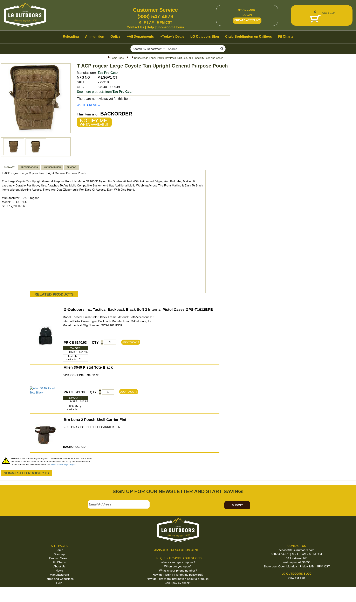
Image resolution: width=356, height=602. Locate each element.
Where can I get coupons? (178, 562)
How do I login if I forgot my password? (178, 574)
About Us (59, 566)
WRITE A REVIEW (88, 105)
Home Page (117, 58)
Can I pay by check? (178, 583)
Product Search (59, 558)
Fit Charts (59, 562)
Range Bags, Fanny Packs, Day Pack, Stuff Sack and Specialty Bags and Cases (178, 58)
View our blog (297, 577)
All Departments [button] (141, 36)
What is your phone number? (178, 570)
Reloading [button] (71, 36)
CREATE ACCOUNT (247, 20)
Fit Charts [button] (285, 36)
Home (59, 550)
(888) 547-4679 (155, 16)
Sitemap (59, 554)
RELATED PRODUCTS (54, 294)
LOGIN (247, 14)
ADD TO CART (130, 342)
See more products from (105, 91)
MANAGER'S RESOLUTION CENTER (178, 550)
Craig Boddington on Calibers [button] (248, 36)
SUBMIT (237, 505)
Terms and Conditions (59, 578)
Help (150, 27)
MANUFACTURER (52, 167)
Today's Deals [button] (173, 36)
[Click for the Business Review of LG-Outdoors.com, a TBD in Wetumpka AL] (8, 593)
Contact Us (135, 27)
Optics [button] (115, 36)
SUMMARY (9, 167)
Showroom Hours (170, 27)
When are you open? (178, 566)
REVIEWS (71, 167)
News (59, 570)
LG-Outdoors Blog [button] (204, 36)
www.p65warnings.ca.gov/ (63, 464)
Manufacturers (59, 574)
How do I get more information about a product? (178, 578)
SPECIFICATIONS (29, 167)
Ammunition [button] (94, 36)
